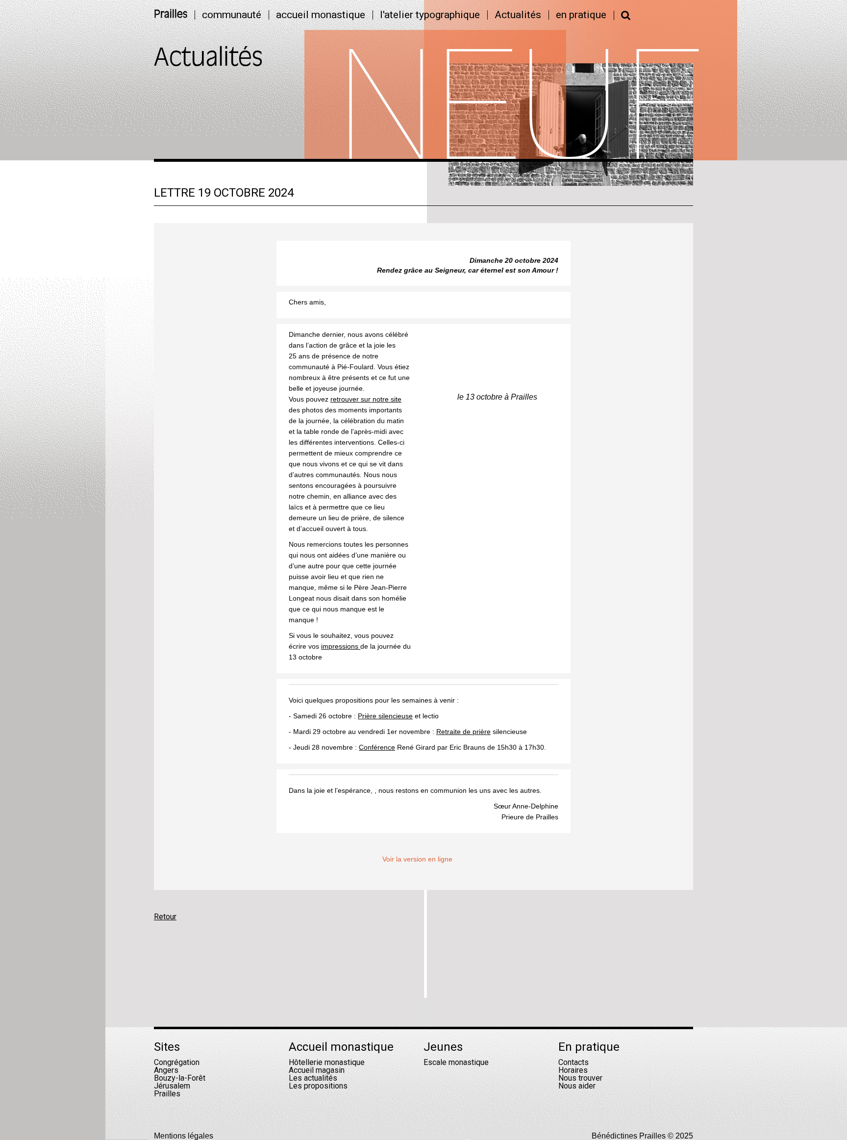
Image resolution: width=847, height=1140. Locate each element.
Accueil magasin (317, 1070)
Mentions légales (183, 1136)
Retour (165, 916)
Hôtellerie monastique (327, 1062)
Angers (166, 1070)
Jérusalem (172, 1085)
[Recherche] (626, 15)
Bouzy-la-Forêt (179, 1078)
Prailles (170, 15)
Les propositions (318, 1085)
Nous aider (577, 1085)
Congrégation (176, 1062)
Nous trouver (580, 1078)
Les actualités (313, 1078)
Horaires (573, 1070)
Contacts (573, 1062)
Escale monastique (456, 1062)
